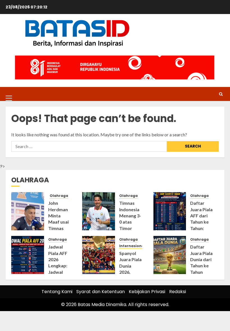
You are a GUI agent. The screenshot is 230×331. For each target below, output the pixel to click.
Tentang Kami (57, 291)
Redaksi (177, 291)
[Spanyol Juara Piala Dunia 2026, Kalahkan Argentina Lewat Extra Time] (98, 255)
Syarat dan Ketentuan (100, 291)
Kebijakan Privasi (147, 291)
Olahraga (59, 196)
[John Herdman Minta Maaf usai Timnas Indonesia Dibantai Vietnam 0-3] (27, 211)
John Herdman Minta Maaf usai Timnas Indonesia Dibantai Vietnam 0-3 (59, 228)
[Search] (220, 94)
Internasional (132, 246)
